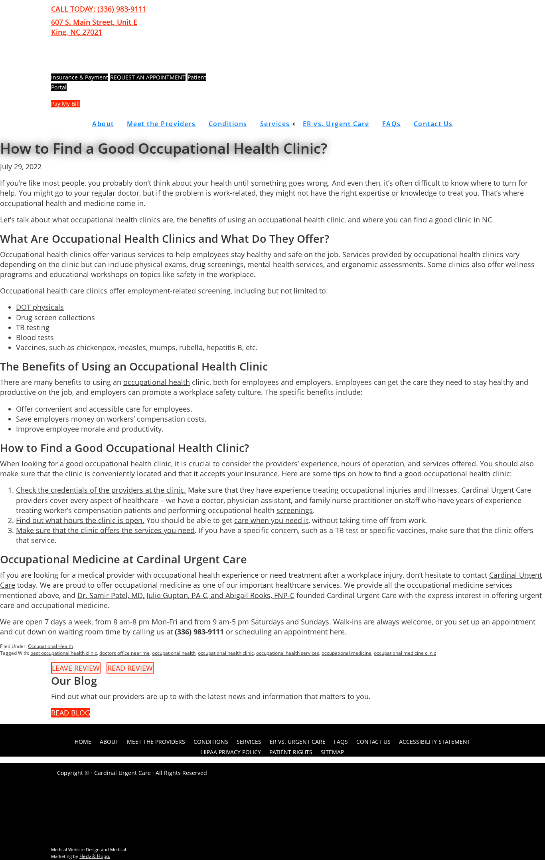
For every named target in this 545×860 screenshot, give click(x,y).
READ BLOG (70, 712)
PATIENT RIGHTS (290, 752)
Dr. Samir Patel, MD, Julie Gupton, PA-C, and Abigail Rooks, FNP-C (185, 595)
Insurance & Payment (79, 77)
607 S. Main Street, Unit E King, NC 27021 (94, 27)
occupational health (156, 382)
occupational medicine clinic (405, 653)
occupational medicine (346, 653)
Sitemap (332, 752)
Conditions (228, 123)
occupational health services (287, 653)
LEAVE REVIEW (76, 668)
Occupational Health (50, 646)
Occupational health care (42, 290)
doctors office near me (124, 653)
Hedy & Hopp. (94, 856)
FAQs (391, 123)
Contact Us (433, 123)
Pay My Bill (65, 103)
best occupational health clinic (63, 653)
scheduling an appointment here (290, 631)
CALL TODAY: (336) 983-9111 (98, 9)
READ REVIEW (130, 668)
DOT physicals (40, 307)
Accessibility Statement (434, 741)
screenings (294, 510)
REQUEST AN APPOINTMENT (148, 77)
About (103, 123)
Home (83, 741)
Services (275, 123)
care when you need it (271, 520)
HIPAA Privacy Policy (231, 752)
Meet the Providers (161, 123)
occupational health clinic (226, 653)
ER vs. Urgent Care (336, 123)
